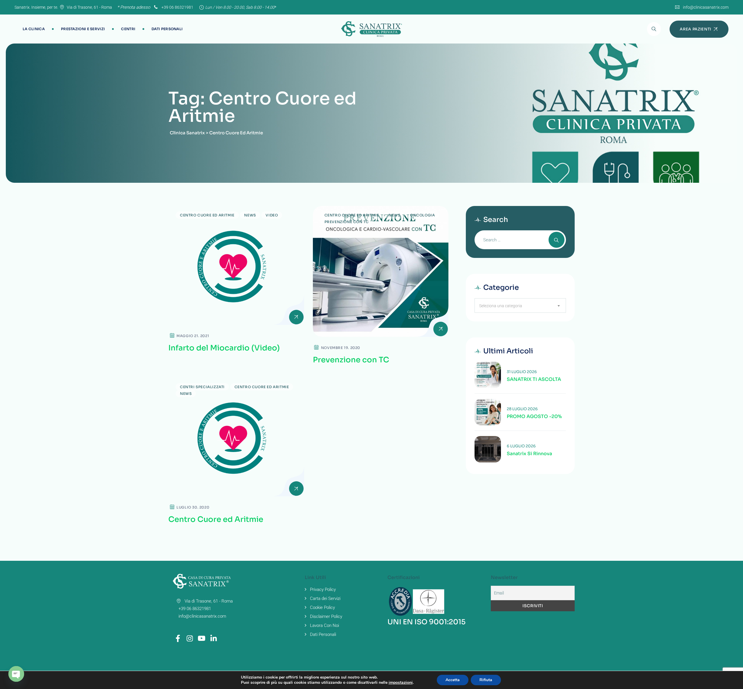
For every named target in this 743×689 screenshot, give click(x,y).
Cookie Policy (322, 607)
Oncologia (422, 215)
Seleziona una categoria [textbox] (500, 305)
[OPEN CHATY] (16, 674)
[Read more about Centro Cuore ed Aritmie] (236, 437)
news (250, 215)
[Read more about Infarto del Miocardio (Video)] (236, 265)
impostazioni (401, 682)
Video (272, 215)
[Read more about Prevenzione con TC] (381, 271)
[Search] (654, 29)
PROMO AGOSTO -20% (534, 416)
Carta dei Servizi (325, 598)
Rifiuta (485, 680)
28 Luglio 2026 (522, 408)
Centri (128, 29)
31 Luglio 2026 (522, 371)
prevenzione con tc (346, 222)
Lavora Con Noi (324, 625)
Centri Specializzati (202, 387)
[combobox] (520, 305)
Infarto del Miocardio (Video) (224, 348)
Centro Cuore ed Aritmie (207, 215)
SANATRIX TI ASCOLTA (534, 379)
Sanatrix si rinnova (529, 454)
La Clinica (34, 29)
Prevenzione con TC (351, 360)
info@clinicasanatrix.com (705, 7)
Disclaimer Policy (326, 616)
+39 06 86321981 (176, 7)
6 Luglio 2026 (521, 446)
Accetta (453, 680)
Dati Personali (167, 29)
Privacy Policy (323, 589)
